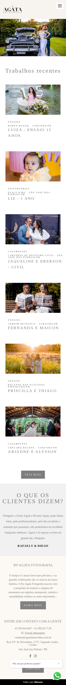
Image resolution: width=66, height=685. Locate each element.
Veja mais (33, 474)
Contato (33, 678)
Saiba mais (33, 614)
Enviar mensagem (35, 642)
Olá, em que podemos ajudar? (26, 663)
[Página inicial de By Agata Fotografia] (13, 9)
